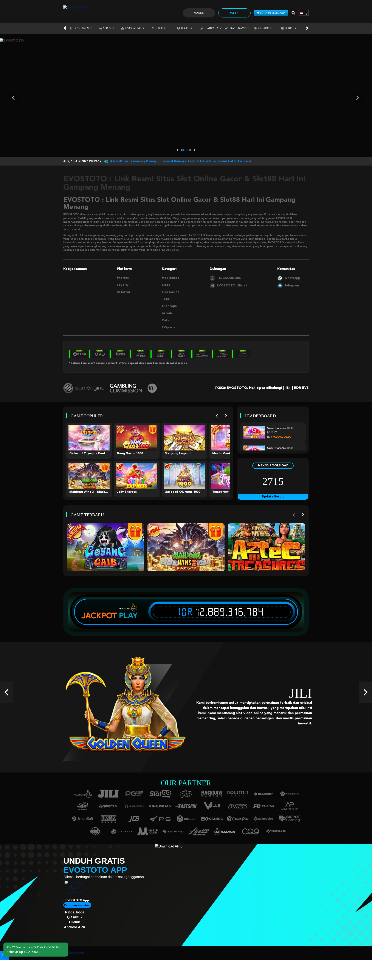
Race (159, 28)
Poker (289, 28)
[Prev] (217, 415)
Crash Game (237, 28)
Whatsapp (292, 278)
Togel (185, 28)
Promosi (123, 277)
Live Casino (133, 28)
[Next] (226, 415)
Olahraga (211, 28)
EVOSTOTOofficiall (232, 285)
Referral (123, 292)
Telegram (291, 285)
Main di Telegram (272, 12)
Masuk (199, 12)
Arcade (263, 28)
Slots (107, 28)
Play (128, 615)
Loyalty (123, 284)
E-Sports (168, 327)
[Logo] (75, 12)
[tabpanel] (186, 97)
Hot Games (81, 28)
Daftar (234, 12)
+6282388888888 (229, 278)
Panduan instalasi (77, 905)
